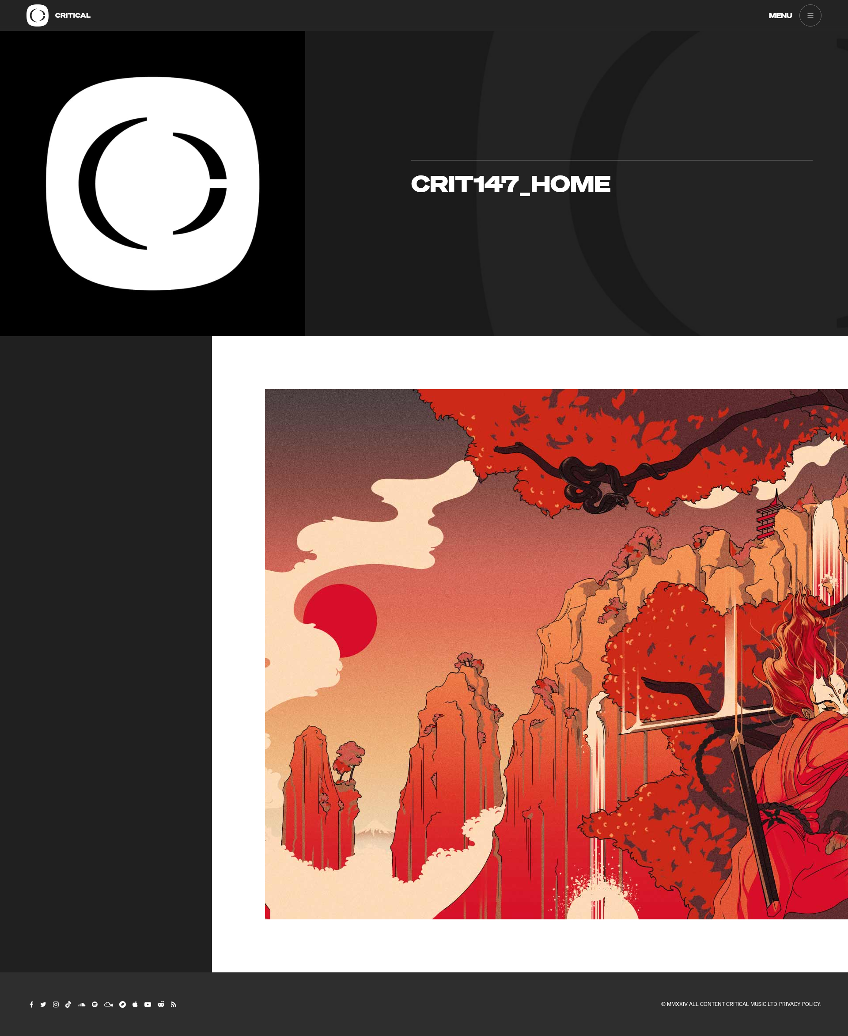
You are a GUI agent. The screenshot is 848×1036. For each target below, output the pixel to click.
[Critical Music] (37, 15)
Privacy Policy (799, 1004)
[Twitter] (43, 1004)
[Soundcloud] (81, 1004)
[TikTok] (67, 1004)
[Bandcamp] (122, 1004)
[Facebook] (31, 1004)
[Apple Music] (134, 1004)
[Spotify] (94, 1004)
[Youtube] (147, 1004)
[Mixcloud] (108, 1004)
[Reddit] (161, 1004)
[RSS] (173, 1004)
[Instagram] (55, 1004)
